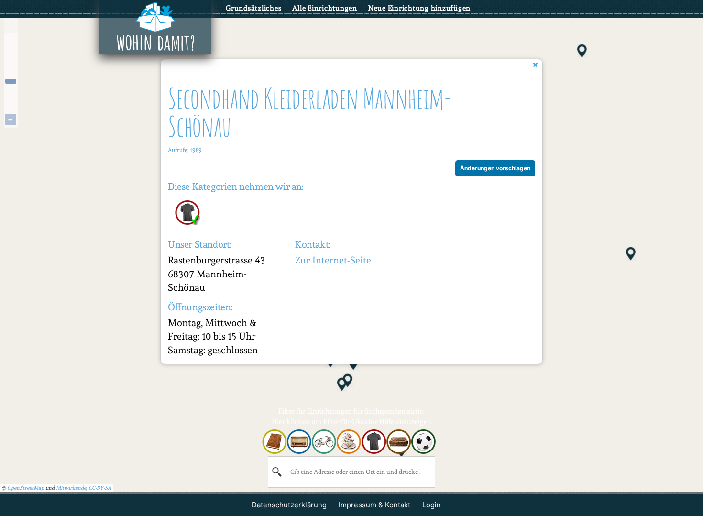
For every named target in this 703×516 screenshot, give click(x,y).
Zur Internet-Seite (333, 260)
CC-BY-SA (99, 488)
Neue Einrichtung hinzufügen (419, 8)
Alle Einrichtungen (324, 8)
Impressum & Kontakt (374, 504)
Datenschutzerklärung (289, 504)
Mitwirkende (71, 488)
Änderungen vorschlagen (495, 168)
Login (431, 504)
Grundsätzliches (253, 8)
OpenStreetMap (25, 488)
